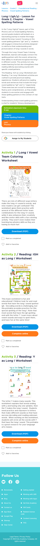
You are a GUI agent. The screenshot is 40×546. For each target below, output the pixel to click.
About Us (7, 503)
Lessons (5, 8)
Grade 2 (13, 8)
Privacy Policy (25, 537)
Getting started (28, 490)
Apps (6, 494)
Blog (5, 499)
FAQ (24, 523)
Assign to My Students (21, 138)
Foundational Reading (27, 8)
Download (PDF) (20, 231)
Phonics (5, 11)
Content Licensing (30, 518)
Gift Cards (26, 507)
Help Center (8, 525)
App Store (7, 512)
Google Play (8, 516)
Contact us (8, 507)
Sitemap (7, 520)
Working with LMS (29, 494)
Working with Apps (30, 499)
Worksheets (8, 490)
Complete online (20, 334)
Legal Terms (14, 537)
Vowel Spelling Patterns (19, 11)
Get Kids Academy (30, 503)
